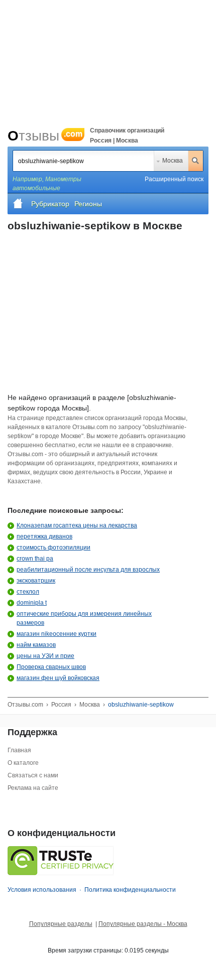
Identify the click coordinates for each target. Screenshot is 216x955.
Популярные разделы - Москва (142, 923)
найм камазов (36, 644)
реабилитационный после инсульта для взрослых (88, 569)
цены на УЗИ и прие (45, 655)
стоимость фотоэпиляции (53, 547)
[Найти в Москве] (195, 161)
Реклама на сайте (33, 787)
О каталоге (23, 762)
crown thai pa (35, 558)
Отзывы (45, 136)
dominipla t (32, 602)
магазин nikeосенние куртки (56, 633)
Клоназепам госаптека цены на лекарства (77, 525)
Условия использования (42, 889)
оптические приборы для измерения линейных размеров (84, 618)
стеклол (28, 591)
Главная (19, 750)
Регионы (88, 204)
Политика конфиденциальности (130, 889)
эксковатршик (36, 580)
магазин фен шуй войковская (58, 677)
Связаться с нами (33, 775)
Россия (61, 704)
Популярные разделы (60, 923)
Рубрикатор (50, 204)
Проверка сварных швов (51, 666)
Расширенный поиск (174, 179)
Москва (172, 160)
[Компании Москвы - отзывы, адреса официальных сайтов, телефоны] (18, 203)
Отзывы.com (25, 704)
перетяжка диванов (44, 536)
